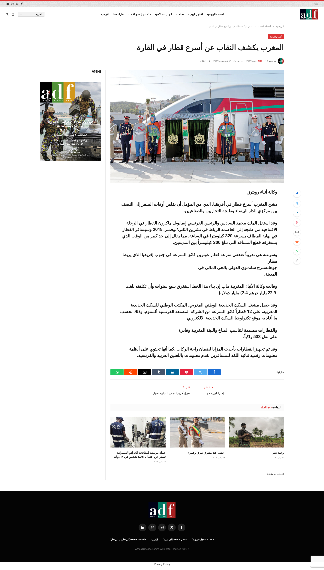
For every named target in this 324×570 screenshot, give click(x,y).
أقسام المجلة (276, 36)
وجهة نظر (278, 452)
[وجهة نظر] (256, 432)
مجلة (181, 14)
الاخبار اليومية (195, 14)
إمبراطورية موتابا (214, 393)
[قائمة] (316, 3)
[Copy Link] (297, 260)
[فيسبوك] (297, 193)
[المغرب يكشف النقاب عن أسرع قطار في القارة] (197, 126)
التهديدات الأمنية (163, 14)
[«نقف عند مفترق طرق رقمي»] (197, 432)
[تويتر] (297, 203)
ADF (260, 61)
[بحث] (7, 14)
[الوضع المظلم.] (13, 14)
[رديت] (297, 241)
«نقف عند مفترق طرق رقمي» (206, 452)
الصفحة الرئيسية (215, 14)
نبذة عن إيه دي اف (141, 14)
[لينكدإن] (297, 213)
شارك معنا (118, 14)
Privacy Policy (162, 564)
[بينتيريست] (297, 222)
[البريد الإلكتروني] (297, 232)
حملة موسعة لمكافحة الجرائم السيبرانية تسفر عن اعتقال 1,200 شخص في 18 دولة (140, 454)
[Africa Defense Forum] (309, 14)
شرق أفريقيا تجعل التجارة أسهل (171, 393)
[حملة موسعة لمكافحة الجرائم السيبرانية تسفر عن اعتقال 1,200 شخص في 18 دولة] (138, 432)
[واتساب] (297, 251)
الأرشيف (104, 14)
